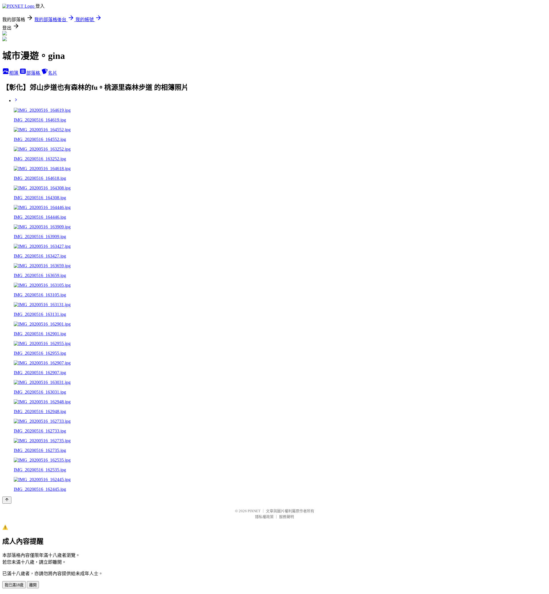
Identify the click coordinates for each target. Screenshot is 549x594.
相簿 (14, 73)
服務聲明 (286, 517)
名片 (52, 73)
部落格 (33, 73)
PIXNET (254, 511)
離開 (33, 585)
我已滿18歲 (14, 585)
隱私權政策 (264, 517)
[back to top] (6, 500)
